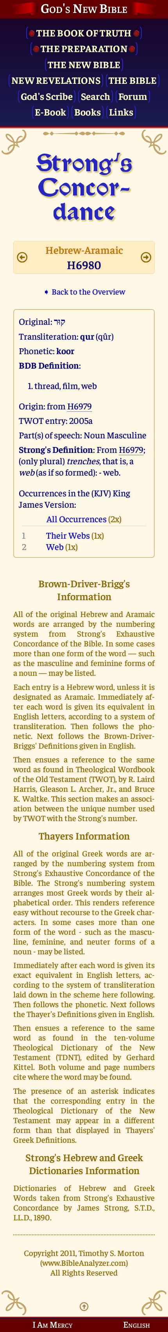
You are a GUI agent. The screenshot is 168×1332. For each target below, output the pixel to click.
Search (96, 96)
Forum (132, 96)
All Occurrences (76, 518)
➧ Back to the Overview (84, 291)
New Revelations (55, 80)
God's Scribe (47, 96)
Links (121, 111)
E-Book (50, 111)
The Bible (133, 80)
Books (87, 111)
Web (55, 546)
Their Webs (68, 535)
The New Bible (84, 64)
